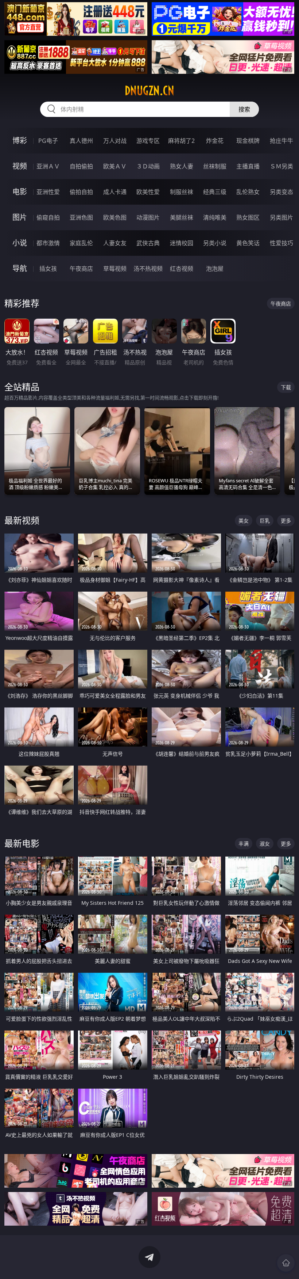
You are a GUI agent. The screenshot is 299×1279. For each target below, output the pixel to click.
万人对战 (115, 141)
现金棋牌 (248, 141)
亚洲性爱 (48, 192)
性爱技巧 (281, 243)
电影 (19, 192)
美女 (243, 520)
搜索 (244, 109)
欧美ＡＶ (115, 166)
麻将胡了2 (181, 141)
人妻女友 (115, 243)
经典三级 (214, 192)
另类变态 (281, 192)
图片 (19, 217)
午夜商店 (81, 269)
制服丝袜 (181, 192)
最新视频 (21, 520)
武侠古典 (148, 243)
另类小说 (214, 243)
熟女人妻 (181, 166)
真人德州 (81, 141)
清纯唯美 (214, 217)
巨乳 (265, 520)
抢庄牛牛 (281, 141)
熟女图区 (248, 217)
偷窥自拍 (48, 217)
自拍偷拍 (81, 166)
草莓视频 (115, 269)
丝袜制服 (214, 166)
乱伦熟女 (248, 192)
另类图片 (281, 217)
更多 (286, 520)
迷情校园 (181, 243)
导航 (19, 268)
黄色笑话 (248, 243)
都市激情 (48, 243)
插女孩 (48, 269)
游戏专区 (148, 141)
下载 (286, 387)
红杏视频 (181, 269)
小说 (19, 243)
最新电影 (21, 843)
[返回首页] (286, 1263)
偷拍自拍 (81, 192)
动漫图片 (148, 217)
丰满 (243, 843)
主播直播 (248, 166)
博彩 (19, 140)
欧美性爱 (148, 192)
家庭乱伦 (81, 243)
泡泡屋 (215, 269)
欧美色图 (115, 217)
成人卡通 (115, 192)
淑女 (265, 843)
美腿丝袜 (181, 217)
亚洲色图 (81, 217)
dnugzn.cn (149, 90)
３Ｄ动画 (148, 166)
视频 (19, 166)
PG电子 (48, 141)
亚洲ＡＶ (48, 166)
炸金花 (215, 141)
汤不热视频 (148, 269)
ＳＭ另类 (281, 166)
